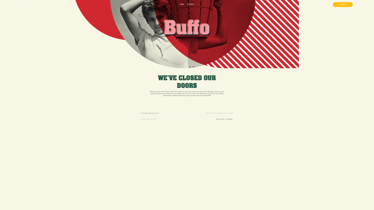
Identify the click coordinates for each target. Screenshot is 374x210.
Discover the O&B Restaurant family (219, 113)
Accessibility (229, 119)
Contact (190, 4)
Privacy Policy (220, 119)
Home (182, 4)
